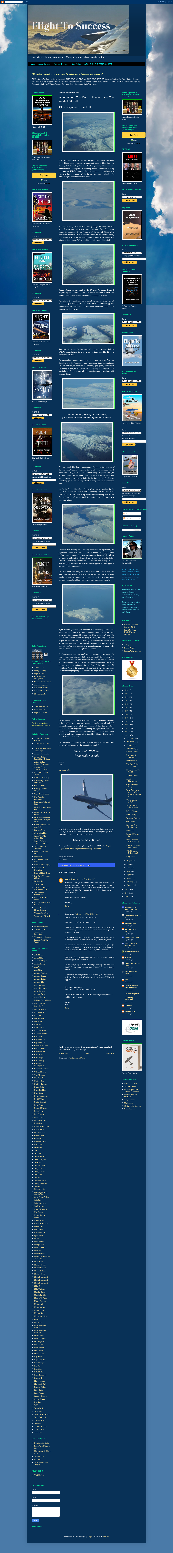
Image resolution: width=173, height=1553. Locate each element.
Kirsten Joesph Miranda (39, 1216)
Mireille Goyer (39, 1292)
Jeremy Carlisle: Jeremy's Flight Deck (41, 842)
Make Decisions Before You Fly (132, 840)
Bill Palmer (38, 1015)
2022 (127, 704)
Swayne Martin (39, 1399)
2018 (127, 718)
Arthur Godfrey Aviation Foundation (41, 763)
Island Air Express (41, 926)
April (129, 874)
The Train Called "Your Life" (132, 765)
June (129, 868)
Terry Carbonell (40, 1417)
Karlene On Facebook (42, 691)
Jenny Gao (38, 1168)
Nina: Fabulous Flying (42, 864)
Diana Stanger (39, 1105)
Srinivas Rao (38, 881)
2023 (127, 700)
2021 (127, 707)
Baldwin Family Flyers (42, 1000)
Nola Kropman (39, 1310)
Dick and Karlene (40, 1108)
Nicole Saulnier (39, 1304)
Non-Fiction (76, 64)
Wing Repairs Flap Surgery (41, 1463)
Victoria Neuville (40, 1426)
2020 (127, 711)
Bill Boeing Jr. (39, 1012)
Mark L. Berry (39, 1247)
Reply (67, 906)
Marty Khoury (39, 1253)
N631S (127, 979)
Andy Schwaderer (40, 988)
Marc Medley (39, 1241)
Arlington (127, 645)
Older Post (110, 1053)
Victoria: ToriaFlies (41, 913)
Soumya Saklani (40, 1387)
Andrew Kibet (39, 982)
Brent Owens (39, 1027)
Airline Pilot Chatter (41, 754)
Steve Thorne (39, 1393)
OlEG (36, 1319)
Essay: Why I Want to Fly (42, 1447)
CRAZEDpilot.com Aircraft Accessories (131, 1090)
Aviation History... (133, 775)
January (130, 885)
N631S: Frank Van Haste (41, 860)
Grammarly (130, 821)
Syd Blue (37, 1402)
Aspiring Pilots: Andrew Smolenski (41, 768)
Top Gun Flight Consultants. (39, 893)
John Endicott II (40, 1180)
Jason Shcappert (40, 1159)
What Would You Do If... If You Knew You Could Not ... (133, 793)
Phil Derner (38, 1350)
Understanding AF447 (131, 801)
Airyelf (90, 1536)
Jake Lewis (38, 1153)
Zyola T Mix (38, 1432)
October (130, 745)
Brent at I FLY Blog (41, 777)
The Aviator (38, 884)
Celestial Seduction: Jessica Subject (131, 625)
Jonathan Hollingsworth (39, 1187)
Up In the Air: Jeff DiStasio (40, 898)
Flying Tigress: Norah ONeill (42, 813)
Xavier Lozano (39, 1429)
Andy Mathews (39, 985)
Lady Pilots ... (131, 856)
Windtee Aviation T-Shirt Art (131, 1095)
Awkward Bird (130, 923)
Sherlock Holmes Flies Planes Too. (131, 986)
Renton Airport (129, 648)
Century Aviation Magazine (40, 789)
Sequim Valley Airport (132, 651)
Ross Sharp (38, 1369)
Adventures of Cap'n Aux (41, 744)
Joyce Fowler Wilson (41, 1197)
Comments (129, 518)
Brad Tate (37, 1024)
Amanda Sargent (40, 976)
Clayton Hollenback (41, 1069)
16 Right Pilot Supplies (132, 1106)
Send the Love (39, 1456)
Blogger (106, 1536)
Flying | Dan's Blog (132, 937)
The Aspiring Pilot (132, 993)
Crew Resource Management (39, 677)
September (131, 748)
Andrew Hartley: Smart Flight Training (42, 758)
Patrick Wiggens (40, 1338)
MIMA (36, 1238)
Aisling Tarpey (39, 964)
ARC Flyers (38, 955)
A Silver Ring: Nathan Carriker (42, 739)
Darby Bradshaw (40, 1090)
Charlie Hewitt (39, 1051)
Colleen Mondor (40, 1072)
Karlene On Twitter (41, 687)
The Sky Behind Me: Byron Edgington (41, 888)
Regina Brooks (39, 1359)
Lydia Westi (38, 1235)
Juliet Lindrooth (40, 1203)
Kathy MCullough (40, 1209)
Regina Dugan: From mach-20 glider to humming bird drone (85, 847)
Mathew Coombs (40, 1265)
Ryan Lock (38, 1378)
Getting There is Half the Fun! (131, 944)
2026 (127, 690)
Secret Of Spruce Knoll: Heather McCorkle (130, 632)
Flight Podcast (39, 673)
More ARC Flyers (40, 1298)
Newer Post (63, 1053)
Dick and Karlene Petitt (132, 835)
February (130, 881)
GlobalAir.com (129, 1109)
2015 (127, 728)
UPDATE (37, 1459)
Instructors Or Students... (131, 756)
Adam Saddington (40, 961)
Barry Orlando (39, 1003)
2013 (127, 735)
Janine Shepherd (40, 1156)
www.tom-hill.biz (65, 770)
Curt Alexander (39, 1075)
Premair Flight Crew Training (41, 941)
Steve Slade (38, 1390)
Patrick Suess (39, 1335)
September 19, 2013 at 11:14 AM (86, 914)
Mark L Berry (131, 814)
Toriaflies (128, 1005)
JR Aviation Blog (40, 833)
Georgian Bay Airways (42, 937)
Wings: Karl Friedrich (42, 916)
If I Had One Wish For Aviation (133, 846)
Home (32, 64)
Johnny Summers (40, 1183)
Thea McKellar (39, 1420)
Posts (127, 514)
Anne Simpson (39, 991)
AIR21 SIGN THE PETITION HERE (98, 64)
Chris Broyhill (39, 1057)
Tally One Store (130, 1086)
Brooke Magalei (40, 1030)
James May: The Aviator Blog (40, 837)
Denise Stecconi (40, 1102)
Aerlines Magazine (41, 685)
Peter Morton (39, 1347)
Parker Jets (38, 1322)
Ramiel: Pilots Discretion (39, 869)
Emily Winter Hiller (41, 1126)
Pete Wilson (38, 1344)
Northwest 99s (39, 709)
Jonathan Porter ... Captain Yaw (40, 1193)
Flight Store (128, 1103)
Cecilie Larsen (39, 785)
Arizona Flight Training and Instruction (39, 931)
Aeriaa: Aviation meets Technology (42, 749)
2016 (127, 724)
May (129, 871)
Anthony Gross (39, 994)
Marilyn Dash (39, 1244)
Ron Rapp (37, 1366)
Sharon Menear (39, 1381)
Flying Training (40, 670)
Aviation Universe (130, 1083)
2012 (127, 889)
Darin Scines (38, 1093)
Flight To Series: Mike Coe (42, 808)
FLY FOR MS (39, 1132)
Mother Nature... (132, 760)
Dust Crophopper (40, 1120)
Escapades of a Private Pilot (42, 803)
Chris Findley (39, 1060)
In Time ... (129, 957)
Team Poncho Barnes (41, 1414)
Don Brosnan (39, 1114)
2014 (127, 731)
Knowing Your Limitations (131, 826)
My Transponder (40, 694)
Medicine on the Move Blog (42, 1452)
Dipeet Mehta (39, 1111)
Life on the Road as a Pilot (132, 964)
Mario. (67, 879)
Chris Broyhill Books (41, 794)
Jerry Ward (38, 1174)
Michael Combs (39, 1274)
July (128, 864)
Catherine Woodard (41, 1045)
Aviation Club (39, 667)
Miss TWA (38, 856)
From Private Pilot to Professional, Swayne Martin (42, 819)
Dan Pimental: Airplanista (39, 798)
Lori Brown (38, 1229)
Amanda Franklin (40, 973)
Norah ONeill (39, 1313)
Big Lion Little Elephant (130, 930)
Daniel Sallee (39, 1081)
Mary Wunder (39, 1262)
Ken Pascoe (38, 1212)
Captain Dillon (39, 1039)
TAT (36, 1405)
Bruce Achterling (40, 1033)
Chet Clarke (38, 1054)
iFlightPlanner (129, 1100)
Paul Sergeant (39, 1341)
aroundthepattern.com (132, 916)
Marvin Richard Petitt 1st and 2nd (42, 1257)
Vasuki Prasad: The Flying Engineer (41, 909)
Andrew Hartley (40, 979)
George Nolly (39, 1135)
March (129, 878)
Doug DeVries (39, 1117)
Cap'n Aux (38, 1036)
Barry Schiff (38, 1006)
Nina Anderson (39, 1307)
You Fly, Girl (130, 1011)
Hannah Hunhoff (40, 1141)
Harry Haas (38, 1144)
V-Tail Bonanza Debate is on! (132, 852)
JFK (35, 1150)
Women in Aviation (41, 706)
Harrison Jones (39, 830)
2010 (127, 896)
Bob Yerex (38, 1021)
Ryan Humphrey (40, 1375)
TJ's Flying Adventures (129, 998)
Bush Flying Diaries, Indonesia (41, 781)
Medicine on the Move (131, 972)
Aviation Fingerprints (131, 780)
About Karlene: (44, 64)
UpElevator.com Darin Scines (42, 903)
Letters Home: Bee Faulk (41, 852)
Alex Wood (38, 967)
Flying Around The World (133, 771)
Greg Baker (38, 1138)
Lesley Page (38, 1226)
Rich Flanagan (39, 1363)
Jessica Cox (38, 1177)
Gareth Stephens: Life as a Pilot (42, 825)
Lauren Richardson (41, 1223)
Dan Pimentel (39, 1078)
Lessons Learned (132, 751)
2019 (127, 714)
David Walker (39, 1099)
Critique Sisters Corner (42, 682)
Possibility (130, 830)
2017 (127, 721)
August (129, 861)
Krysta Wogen (39, 1220)
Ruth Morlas (38, 1372)
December (131, 738)
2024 (127, 697)
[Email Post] (88, 865)
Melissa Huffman (40, 1271)
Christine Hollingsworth (39, 1064)
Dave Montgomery (41, 1096)
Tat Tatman (38, 1411)
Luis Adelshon (39, 1232)
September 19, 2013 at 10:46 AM (82, 879)
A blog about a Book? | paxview (131, 908)
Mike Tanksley (39, 1289)
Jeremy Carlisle (39, 1171)
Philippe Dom (39, 1354)
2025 (127, 693)
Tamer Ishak (38, 1408)
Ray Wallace (38, 1356)
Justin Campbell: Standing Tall (40, 847)
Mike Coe (37, 1286)
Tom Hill (37, 1423)
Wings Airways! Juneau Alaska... (133, 806)
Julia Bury (38, 1200)
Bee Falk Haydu (40, 1009)
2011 (127, 893)
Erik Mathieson (39, 1129)
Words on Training (133, 818)
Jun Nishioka (39, 1206)
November (131, 741)
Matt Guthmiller (40, 1267)
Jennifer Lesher (39, 1165)
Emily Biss (38, 1123)
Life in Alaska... (132, 811)
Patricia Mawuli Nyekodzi (40, 1326)
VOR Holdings (39, 1475)
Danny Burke (39, 1087)
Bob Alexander (39, 1018)
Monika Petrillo (40, 1295)
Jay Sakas (37, 1162)
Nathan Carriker (40, 1301)
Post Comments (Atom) (77, 1058)
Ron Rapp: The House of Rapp (42, 877)
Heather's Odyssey (132, 951)
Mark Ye (37, 1250)
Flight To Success (40, 712)
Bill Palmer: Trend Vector (41, 773)
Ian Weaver (38, 1147)
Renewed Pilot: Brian (42, 873)
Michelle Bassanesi (41, 1277)
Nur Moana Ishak (40, 1316)
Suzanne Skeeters (40, 1396)
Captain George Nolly (132, 785)
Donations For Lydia (41, 1443)
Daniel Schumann (40, 1084)
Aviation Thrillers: (61, 64)
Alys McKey (38, 970)
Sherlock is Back (40, 1384)
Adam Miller (39, 958)
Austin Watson (39, 997)
